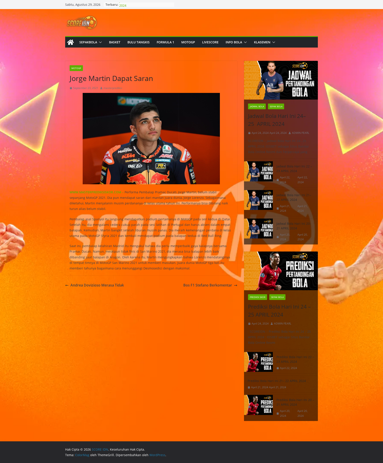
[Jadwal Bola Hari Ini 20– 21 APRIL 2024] (258, 231)
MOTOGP (188, 42)
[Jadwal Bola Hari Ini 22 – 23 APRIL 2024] (258, 174)
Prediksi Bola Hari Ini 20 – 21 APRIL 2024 (295, 402)
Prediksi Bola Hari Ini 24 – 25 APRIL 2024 (279, 310)
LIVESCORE (210, 42)
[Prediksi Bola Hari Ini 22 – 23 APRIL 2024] (258, 362)
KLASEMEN (262, 42)
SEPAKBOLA (88, 42)
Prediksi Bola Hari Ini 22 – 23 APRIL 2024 (295, 359)
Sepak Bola (276, 106)
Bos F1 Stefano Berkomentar (207, 285)
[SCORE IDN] (70, 42)
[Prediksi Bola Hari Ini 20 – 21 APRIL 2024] (258, 408)
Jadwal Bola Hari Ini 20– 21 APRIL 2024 (293, 225)
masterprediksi (113, 88)
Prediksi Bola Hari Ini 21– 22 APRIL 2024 (277, 381)
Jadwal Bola (257, 106)
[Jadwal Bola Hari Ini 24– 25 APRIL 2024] (281, 80)
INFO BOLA (234, 42)
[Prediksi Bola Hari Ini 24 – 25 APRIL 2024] (281, 271)
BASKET (114, 42)
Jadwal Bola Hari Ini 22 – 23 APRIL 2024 (294, 168)
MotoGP (76, 68)
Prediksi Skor (257, 297)
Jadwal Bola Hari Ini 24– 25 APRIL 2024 (277, 119)
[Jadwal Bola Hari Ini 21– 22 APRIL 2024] (258, 203)
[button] (99, 42)
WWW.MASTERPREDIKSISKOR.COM (95, 192)
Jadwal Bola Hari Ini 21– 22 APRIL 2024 (293, 197)
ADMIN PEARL (300, 133)
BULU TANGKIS (138, 42)
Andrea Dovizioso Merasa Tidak (97, 285)
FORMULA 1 (165, 42)
